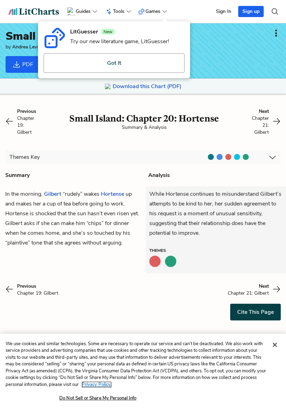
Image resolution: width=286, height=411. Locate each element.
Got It (114, 63)
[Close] (275, 344)
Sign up (250, 11)
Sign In (223, 11)
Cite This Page (255, 312)
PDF (27, 64)
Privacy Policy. (97, 384)
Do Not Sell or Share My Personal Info (97, 398)
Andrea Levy (25, 47)
